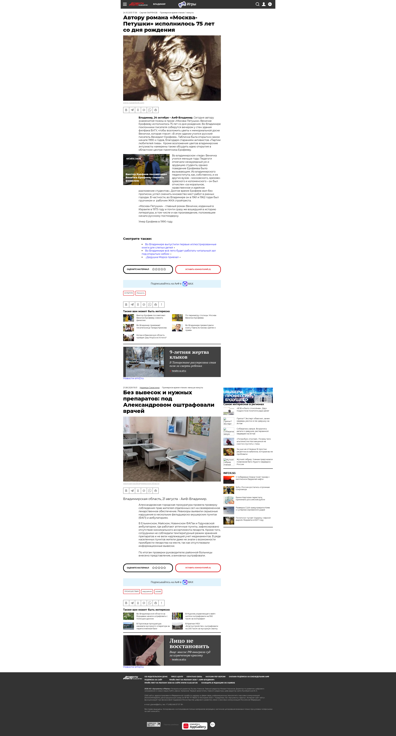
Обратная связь (194, 677)
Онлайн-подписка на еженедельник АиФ (249, 677)
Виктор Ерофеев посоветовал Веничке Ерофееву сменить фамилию (150, 317)
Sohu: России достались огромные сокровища (253, 488)
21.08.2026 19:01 (130, 387)
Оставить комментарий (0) (198, 269)
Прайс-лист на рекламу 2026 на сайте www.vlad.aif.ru (171, 683)
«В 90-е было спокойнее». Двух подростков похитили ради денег (253, 409)
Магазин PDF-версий (215, 677)
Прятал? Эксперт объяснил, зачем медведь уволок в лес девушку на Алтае (253, 421)
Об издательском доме (156, 677)
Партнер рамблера (171, 724)
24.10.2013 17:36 (130, 12)
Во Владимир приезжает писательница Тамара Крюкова (151, 326)
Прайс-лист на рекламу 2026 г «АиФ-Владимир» (192, 680)
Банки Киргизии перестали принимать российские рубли (250, 498)
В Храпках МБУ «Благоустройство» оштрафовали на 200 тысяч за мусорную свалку (201, 626)
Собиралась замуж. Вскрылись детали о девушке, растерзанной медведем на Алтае (253, 431)
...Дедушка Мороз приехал (162, 257)
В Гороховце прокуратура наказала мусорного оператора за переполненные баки (153, 626)
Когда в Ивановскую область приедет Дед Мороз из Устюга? (151, 336)
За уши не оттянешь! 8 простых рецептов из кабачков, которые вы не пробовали (255, 451)
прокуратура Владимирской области (141, 483)
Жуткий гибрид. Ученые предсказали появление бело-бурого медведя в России (255, 461)
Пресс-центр (177, 677)
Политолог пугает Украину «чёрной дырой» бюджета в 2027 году (253, 519)
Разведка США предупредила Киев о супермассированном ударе (253, 509)
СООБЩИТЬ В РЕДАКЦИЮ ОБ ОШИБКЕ (218, 683)
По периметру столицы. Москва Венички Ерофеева (200, 316)
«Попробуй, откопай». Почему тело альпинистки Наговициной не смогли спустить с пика (254, 441)
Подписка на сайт (153, 680)
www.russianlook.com (133, 102)
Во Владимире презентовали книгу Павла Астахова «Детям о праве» (200, 327)
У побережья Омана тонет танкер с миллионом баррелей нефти (253, 478)
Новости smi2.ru (133, 378)
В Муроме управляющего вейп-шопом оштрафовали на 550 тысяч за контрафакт (200, 616)
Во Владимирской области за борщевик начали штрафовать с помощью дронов (152, 616)
